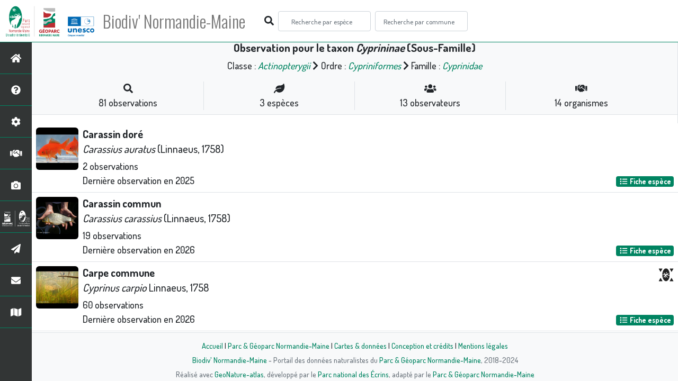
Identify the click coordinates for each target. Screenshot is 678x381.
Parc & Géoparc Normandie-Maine (278, 345)
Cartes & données (360, 345)
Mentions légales (483, 345)
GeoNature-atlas (239, 374)
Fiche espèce (649, 181)
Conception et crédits (422, 345)
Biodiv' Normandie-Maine (174, 21)
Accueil (212, 345)
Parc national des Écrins (353, 374)
